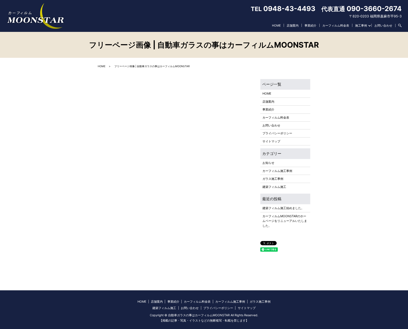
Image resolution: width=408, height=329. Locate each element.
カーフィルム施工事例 (277, 171)
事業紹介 (310, 25)
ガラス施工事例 (272, 178)
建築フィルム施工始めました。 (283, 208)
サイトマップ (271, 141)
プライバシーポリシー (277, 133)
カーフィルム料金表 (335, 25)
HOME (276, 25)
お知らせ (268, 162)
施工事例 (361, 25)
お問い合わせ (383, 25)
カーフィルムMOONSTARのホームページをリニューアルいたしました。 (284, 220)
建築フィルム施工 (274, 187)
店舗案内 (293, 25)
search (398, 25)
